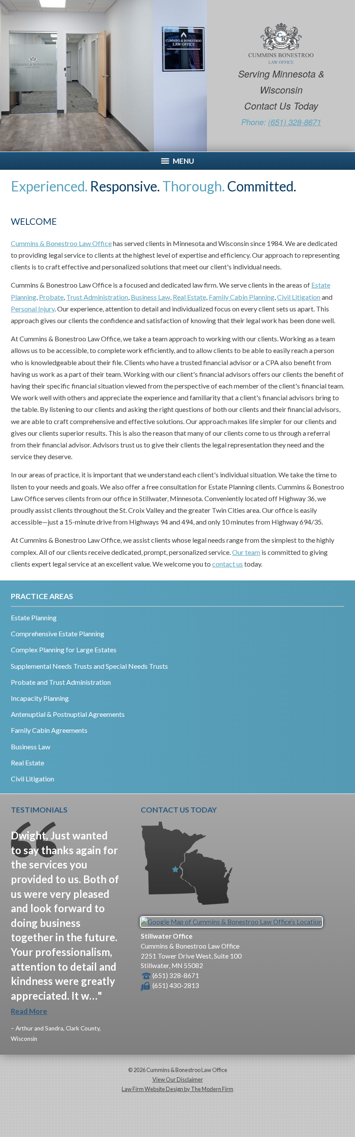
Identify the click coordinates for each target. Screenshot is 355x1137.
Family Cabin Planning (241, 297)
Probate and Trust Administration (61, 682)
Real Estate (189, 297)
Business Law (150, 297)
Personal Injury (33, 308)
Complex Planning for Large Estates (63, 649)
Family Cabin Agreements (49, 730)
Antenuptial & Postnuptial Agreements (68, 714)
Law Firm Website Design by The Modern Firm (177, 1088)
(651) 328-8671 (294, 121)
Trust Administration (97, 297)
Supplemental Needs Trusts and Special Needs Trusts (89, 666)
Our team (246, 552)
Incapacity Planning (40, 698)
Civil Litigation (298, 297)
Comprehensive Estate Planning (57, 633)
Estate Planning (34, 617)
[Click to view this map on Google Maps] (231, 922)
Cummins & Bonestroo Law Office (61, 243)
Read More (29, 1011)
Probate (51, 297)
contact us (227, 564)
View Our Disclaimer (177, 1079)
